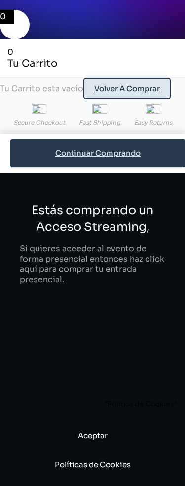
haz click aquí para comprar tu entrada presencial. (92, 269)
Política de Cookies (141, 403)
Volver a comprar (127, 88)
